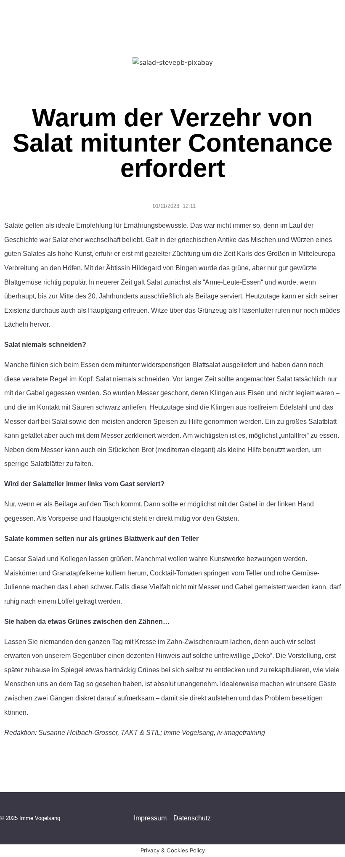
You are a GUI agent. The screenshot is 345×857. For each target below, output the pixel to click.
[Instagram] (290, 818)
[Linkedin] (324, 818)
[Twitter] (307, 818)
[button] (314, 15)
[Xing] (341, 818)
